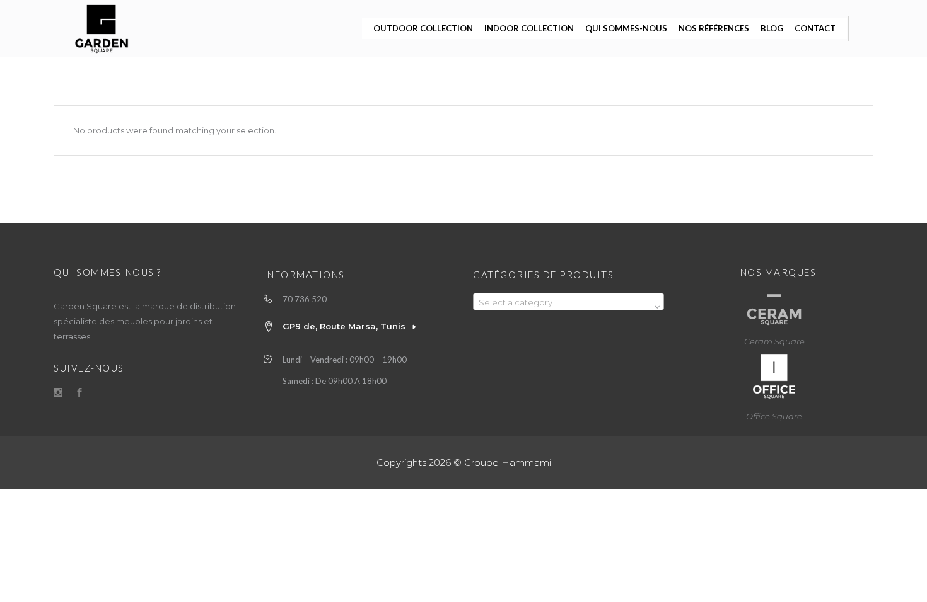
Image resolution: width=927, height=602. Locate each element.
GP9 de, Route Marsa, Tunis (344, 326)
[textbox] (568, 302)
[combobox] (568, 301)
